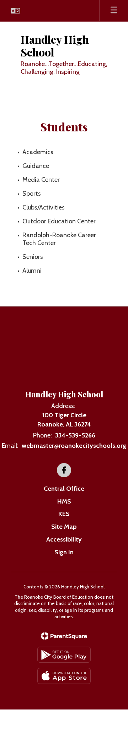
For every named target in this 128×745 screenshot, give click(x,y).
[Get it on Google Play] (64, 655)
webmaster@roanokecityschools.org (74, 446)
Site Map (64, 527)
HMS (64, 501)
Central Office (64, 489)
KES (64, 514)
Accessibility (64, 539)
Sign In (64, 552)
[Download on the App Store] (64, 676)
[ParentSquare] (64, 636)
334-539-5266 (75, 435)
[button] (15, 10)
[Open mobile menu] (114, 10)
